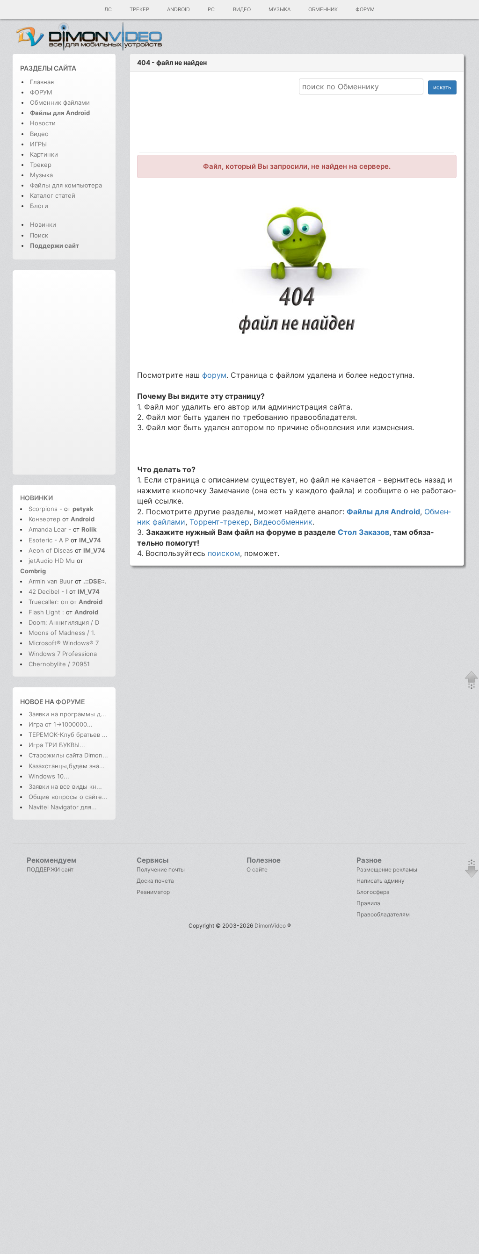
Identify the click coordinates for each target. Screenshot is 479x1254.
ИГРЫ (38, 144)
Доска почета (155, 880)
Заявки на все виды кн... (65, 786)
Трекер (139, 9)
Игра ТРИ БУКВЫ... (57, 745)
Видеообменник (283, 521)
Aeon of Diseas (51, 550)
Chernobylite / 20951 (59, 664)
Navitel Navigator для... (63, 807)
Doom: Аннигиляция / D (64, 622)
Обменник (323, 9)
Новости (43, 123)
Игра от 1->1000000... (61, 724)
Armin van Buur (51, 581)
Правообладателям (383, 914)
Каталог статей (52, 195)
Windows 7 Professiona (63, 653)
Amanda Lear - (51, 529)
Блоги (39, 205)
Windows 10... (49, 776)
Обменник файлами (60, 102)
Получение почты (161, 869)
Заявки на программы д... (67, 714)
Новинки (43, 224)
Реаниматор (153, 891)
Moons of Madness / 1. (62, 632)
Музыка (279, 9)
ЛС (108, 9)
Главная (42, 82)
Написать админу (380, 880)
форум (214, 375)
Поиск (39, 235)
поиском (224, 553)
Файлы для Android (383, 511)
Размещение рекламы (386, 869)
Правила (368, 903)
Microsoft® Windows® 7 (64, 643)
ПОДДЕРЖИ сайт (50, 869)
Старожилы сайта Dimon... (68, 755)
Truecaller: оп (48, 601)
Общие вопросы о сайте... (68, 796)
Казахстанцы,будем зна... (67, 766)
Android (178, 9)
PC (211, 9)
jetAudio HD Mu (52, 560)
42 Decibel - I (48, 591)
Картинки (44, 154)
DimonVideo (270, 925)
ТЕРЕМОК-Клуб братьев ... (68, 734)
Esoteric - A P (49, 540)
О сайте (257, 869)
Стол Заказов (363, 532)
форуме (70, 702)
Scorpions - (46, 508)
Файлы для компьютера (66, 185)
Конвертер (44, 519)
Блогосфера (373, 891)
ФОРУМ (41, 92)
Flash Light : (47, 612)
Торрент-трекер (219, 521)
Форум (365, 9)
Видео (242, 9)
